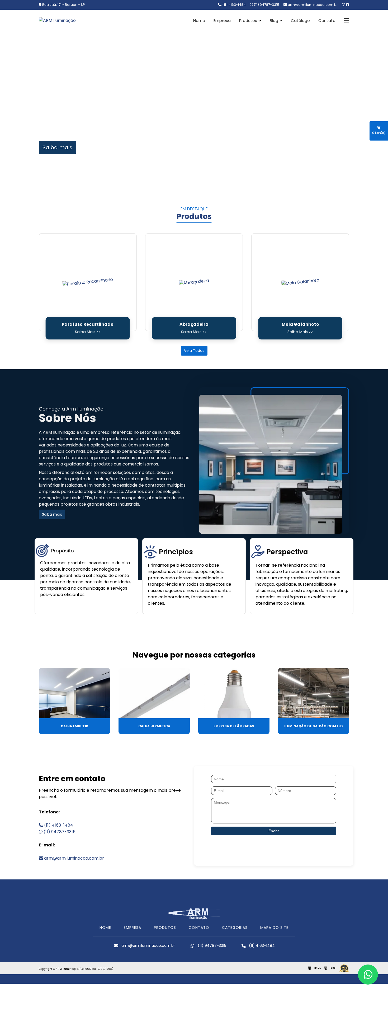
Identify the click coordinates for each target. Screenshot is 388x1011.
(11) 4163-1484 (233, 4)
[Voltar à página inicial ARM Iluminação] (194, 913)
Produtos (248, 20)
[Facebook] (347, 5)
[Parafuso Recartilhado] (88, 282)
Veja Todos (194, 350)
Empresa (222, 20)
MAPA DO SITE (274, 927)
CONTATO (199, 927)
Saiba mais (57, 147)
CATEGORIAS (235, 927)
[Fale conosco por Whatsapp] (368, 975)
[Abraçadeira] (194, 282)
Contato (326, 20)
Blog (274, 20)
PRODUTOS (165, 927)
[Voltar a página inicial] (57, 20)
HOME (105, 927)
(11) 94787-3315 (266, 4)
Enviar (273, 831)
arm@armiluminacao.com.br (73, 858)
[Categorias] (346, 20)
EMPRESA (132, 927)
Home (199, 20)
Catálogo (300, 20)
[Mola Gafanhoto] (300, 282)
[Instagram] (344, 5)
